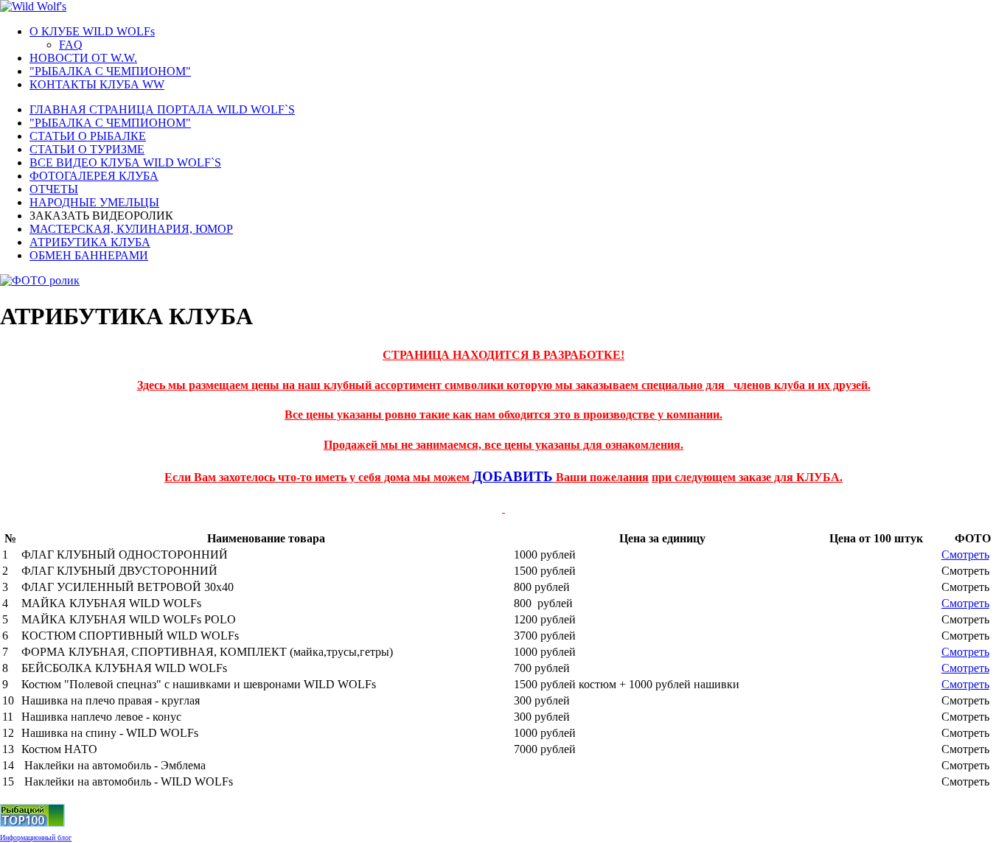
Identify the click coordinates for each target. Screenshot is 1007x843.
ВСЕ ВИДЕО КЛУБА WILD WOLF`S (125, 162)
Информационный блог (36, 837)
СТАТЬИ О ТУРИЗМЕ (86, 149)
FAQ (71, 44)
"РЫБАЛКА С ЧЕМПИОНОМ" (110, 71)
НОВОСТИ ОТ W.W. (83, 58)
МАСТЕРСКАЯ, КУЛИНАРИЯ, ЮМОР (131, 229)
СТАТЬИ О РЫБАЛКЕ (87, 136)
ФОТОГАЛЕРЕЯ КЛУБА (93, 175)
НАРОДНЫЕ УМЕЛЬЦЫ (94, 202)
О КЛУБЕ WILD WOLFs (92, 31)
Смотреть (965, 554)
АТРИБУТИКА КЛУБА (89, 242)
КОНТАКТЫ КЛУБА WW (96, 84)
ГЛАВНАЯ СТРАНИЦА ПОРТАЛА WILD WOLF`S (162, 109)
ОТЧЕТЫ (53, 189)
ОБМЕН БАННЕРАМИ (88, 255)
